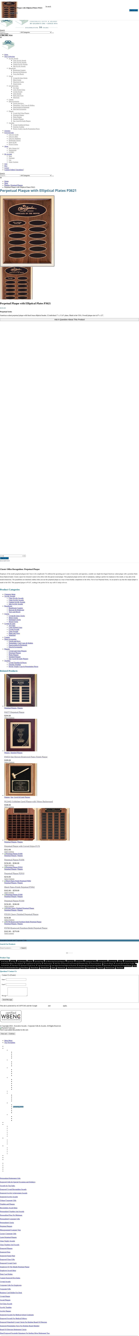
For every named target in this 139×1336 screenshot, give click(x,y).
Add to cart (133, 10)
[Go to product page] (71, 922)
